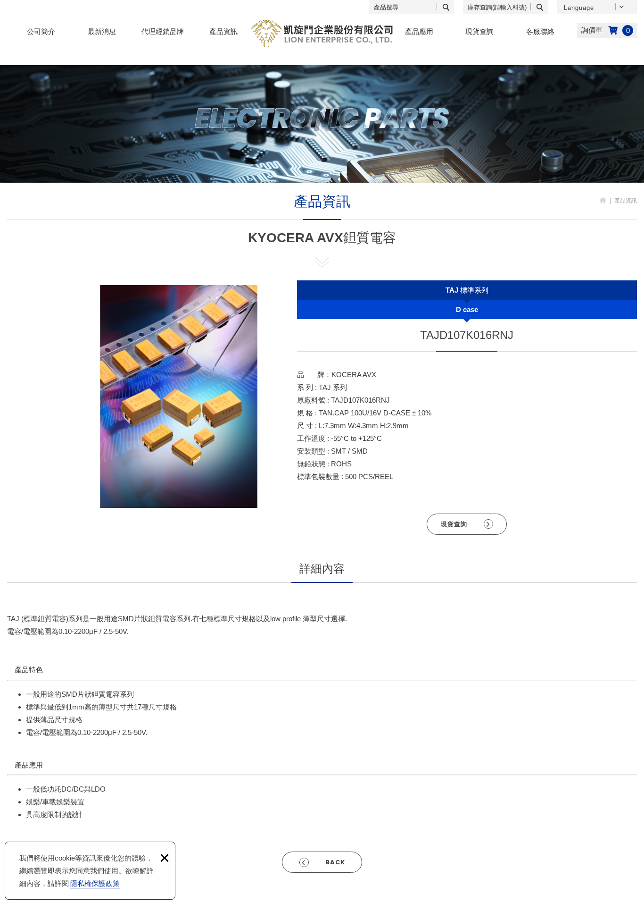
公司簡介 (41, 31)
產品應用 (419, 31)
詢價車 (607, 30)
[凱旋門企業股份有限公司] (322, 33)
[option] (178, 396)
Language (579, 7)
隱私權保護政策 (95, 883)
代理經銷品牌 (162, 31)
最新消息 (102, 31)
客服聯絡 (540, 31)
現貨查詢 (479, 31)
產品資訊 (223, 31)
